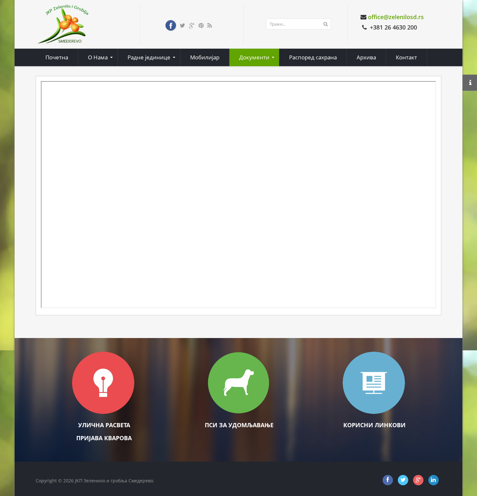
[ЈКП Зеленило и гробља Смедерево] (63, 24)
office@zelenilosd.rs (396, 17)
